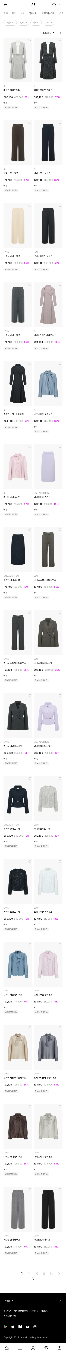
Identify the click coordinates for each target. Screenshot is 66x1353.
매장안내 (44, 1311)
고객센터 (34, 1311)
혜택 (35, 22)
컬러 (22, 22)
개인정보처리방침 (21, 1311)
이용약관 (7, 1311)
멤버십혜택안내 (10, 1316)
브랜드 (9, 22)
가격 (47, 22)
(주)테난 (8, 1301)
